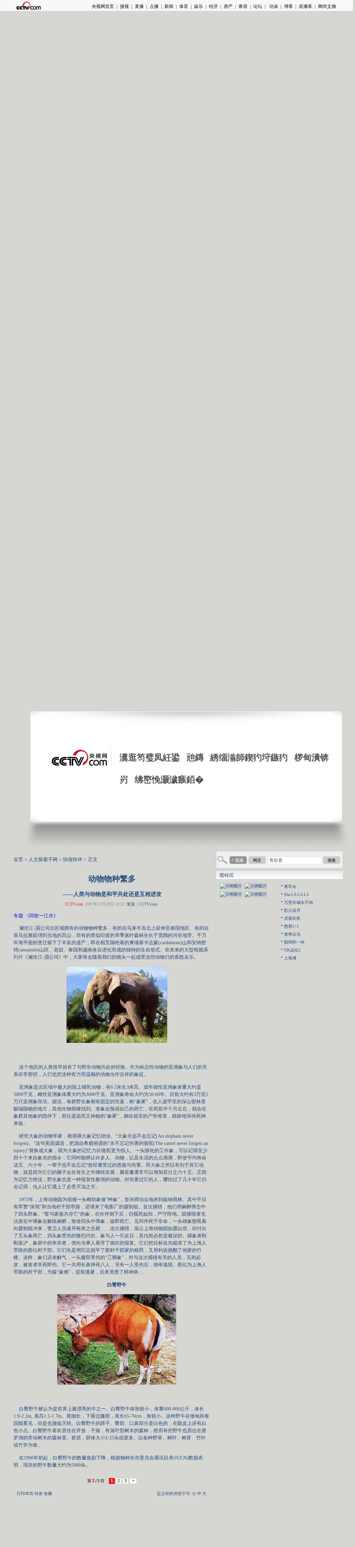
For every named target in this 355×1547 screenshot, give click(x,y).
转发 (38, 1493)
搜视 (124, 6)
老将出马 (292, 934)
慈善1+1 (291, 926)
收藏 (48, 1493)
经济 (213, 6)
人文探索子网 (43, 859)
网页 (257, 860)
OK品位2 (292, 950)
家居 (243, 6)
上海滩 (290, 958)
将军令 (290, 886)
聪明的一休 (294, 942)
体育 (183, 6)
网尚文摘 (327, 6)
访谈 (273, 6)
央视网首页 (103, 6)
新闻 (168, 6)
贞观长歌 (292, 918)
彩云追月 (292, 910)
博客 (288, 6)
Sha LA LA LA (296, 894)
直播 (139, 6)
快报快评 (72, 859)
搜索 (331, 860)
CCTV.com (74, 904)
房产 (228, 6)
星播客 (305, 6)
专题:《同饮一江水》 (35, 915)
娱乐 (198, 6)
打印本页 (25, 1493)
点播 (154, 6)
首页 (18, 859)
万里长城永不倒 (298, 902)
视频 (239, 860)
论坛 (257, 6)
